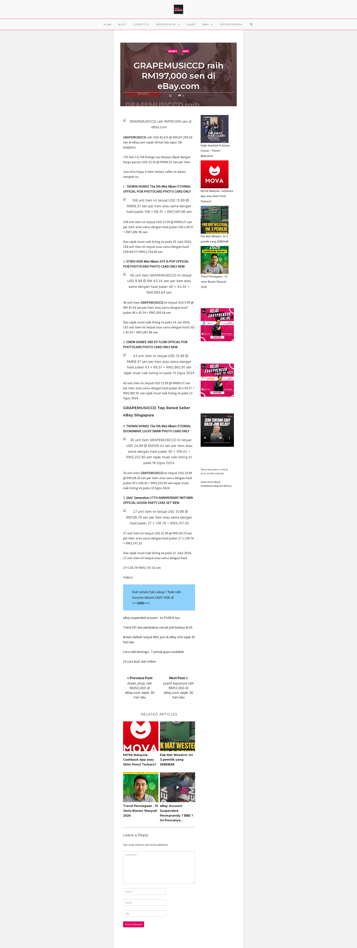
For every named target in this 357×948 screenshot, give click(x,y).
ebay (186, 51)
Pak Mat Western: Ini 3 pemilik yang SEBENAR (176, 759)
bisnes (172, 51)
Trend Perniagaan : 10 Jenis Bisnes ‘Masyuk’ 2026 (140, 810)
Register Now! (166, 24)
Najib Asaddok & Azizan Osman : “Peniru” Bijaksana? (215, 150)
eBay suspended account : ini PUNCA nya (151, 618)
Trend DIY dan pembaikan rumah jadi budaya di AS (157, 627)
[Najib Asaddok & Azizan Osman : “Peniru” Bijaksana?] (215, 129)
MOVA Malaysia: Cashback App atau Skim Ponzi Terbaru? (139, 759)
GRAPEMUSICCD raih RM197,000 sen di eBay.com (178, 75)
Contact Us (141, 24)
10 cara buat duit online (139, 661)
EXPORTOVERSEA (231, 24)
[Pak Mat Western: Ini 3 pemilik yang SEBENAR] (215, 220)
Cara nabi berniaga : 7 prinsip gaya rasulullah (154, 652)
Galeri (191, 24)
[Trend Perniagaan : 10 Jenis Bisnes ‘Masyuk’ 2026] (215, 260)
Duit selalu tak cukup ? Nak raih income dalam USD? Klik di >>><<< (156, 597)
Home (107, 24)
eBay (205, 24)
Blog (122, 24)
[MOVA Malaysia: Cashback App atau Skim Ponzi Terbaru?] (215, 174)
